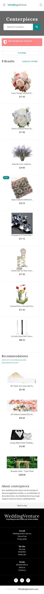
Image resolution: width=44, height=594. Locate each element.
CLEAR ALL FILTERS (30, 61)
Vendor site (22, 554)
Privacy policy (22, 539)
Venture (17, 4)
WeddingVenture (21, 516)
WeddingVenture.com (28, 589)
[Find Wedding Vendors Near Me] (41, 4)
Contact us (22, 570)
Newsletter (22, 552)
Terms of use (22, 536)
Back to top (22, 505)
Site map (22, 549)
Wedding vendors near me (22, 533)
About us (22, 567)
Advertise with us (22, 565)
